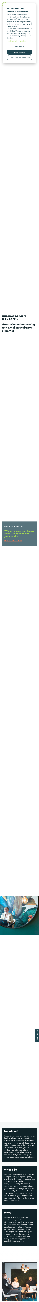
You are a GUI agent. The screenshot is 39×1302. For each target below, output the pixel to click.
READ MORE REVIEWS (13, 540)
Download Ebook (37, 1035)
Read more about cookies (16, 41)
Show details (19, 46)
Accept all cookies (19, 52)
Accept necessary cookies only (19, 58)
